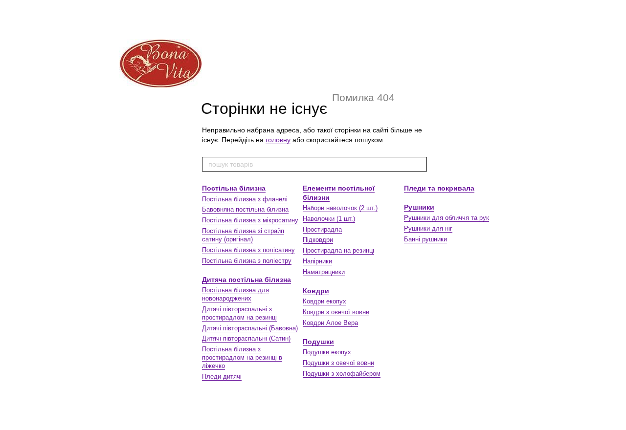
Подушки (318, 341)
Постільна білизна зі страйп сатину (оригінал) (243, 235)
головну (278, 140)
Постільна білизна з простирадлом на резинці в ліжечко (242, 357)
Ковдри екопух (324, 301)
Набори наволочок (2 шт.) (340, 208)
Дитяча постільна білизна (246, 279)
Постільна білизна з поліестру (246, 260)
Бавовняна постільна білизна (245, 209)
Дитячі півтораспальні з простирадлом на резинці (239, 313)
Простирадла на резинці (338, 250)
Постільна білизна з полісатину (248, 250)
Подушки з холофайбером (341, 373)
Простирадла (322, 229)
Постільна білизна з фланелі (245, 199)
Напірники (317, 261)
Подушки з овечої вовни (338, 362)
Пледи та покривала (439, 188)
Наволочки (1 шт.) (329, 218)
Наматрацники (324, 272)
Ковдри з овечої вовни (336, 312)
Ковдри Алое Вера (330, 322)
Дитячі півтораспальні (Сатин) (246, 338)
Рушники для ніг (428, 228)
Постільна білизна (234, 188)
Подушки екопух (327, 352)
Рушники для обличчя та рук (446, 217)
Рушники (419, 207)
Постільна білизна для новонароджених (235, 294)
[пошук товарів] (419, 164)
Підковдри (318, 239)
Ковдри (316, 291)
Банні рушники (425, 239)
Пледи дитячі (222, 376)
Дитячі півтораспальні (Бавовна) (250, 328)
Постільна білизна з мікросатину (250, 220)
